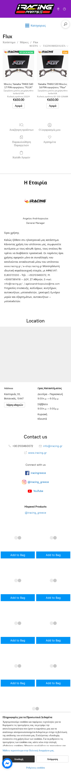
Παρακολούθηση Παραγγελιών (21, 143)
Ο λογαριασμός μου (49, 129)
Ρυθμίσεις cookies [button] (35, 767)
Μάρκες (24, 42)
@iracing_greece (35, 512)
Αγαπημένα (49, 141)
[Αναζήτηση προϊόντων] (65, 24)
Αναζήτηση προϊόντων (21, 129)
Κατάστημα (9, 42)
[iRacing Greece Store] (34, 9)
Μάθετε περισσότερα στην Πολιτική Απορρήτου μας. (28, 750)
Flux (35, 42)
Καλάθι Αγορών (21, 157)
